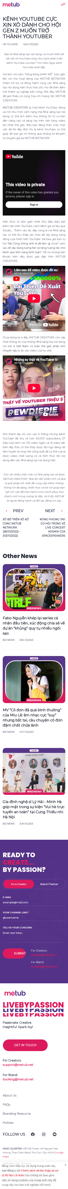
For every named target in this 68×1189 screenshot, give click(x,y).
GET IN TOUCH (25, 1045)
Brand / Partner (49, 884)
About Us (9, 1095)
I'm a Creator (18, 884)
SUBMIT (20, 953)
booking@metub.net (44, 966)
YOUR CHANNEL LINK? (16, 912)
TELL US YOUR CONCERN (17, 927)
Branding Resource (17, 1113)
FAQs (6, 1104)
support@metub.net (44, 955)
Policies (8, 1122)
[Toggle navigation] (63, 4)
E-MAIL (7, 897)
